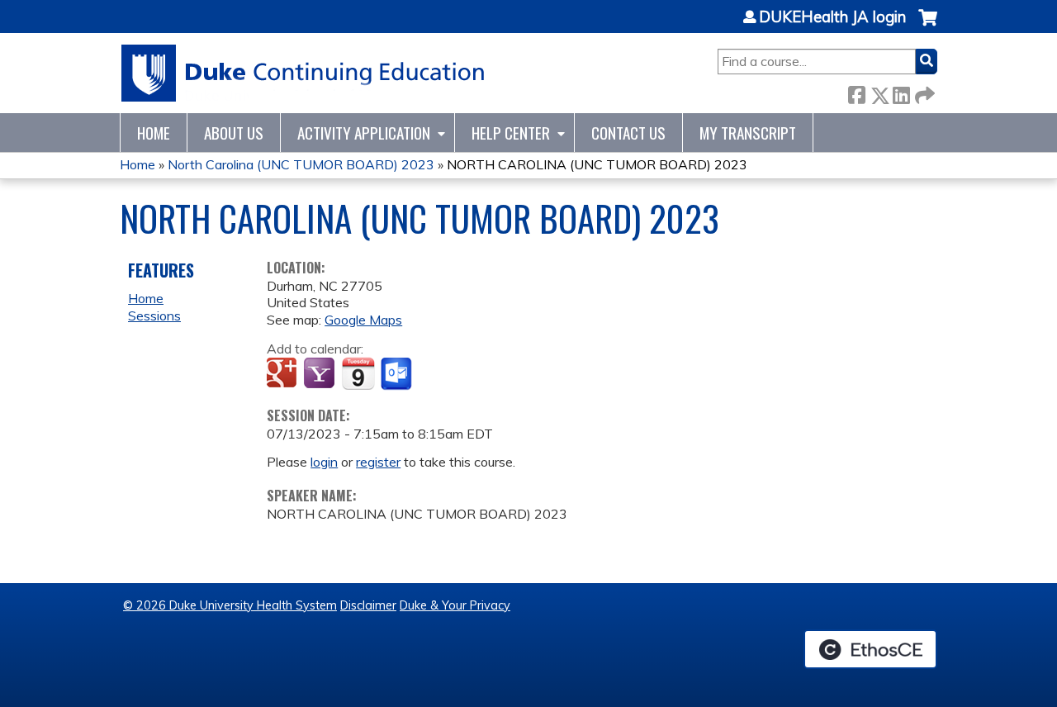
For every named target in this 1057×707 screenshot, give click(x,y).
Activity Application (363, 133)
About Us (233, 133)
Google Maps (363, 319)
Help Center (511, 133)
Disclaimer (368, 605)
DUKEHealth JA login (832, 17)
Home (153, 133)
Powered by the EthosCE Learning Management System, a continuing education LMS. (870, 649)
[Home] (303, 73)
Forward (923, 92)
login (324, 461)
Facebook (856, 92)
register (378, 461)
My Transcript (747, 133)
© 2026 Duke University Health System (230, 605)
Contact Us (628, 133)
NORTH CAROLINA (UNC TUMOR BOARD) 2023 (597, 164)
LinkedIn (901, 92)
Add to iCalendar (358, 373)
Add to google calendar (284, 374)
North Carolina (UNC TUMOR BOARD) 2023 (301, 164)
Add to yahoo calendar (321, 374)
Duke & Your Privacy (455, 605)
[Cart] (927, 26)
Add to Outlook (398, 374)
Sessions (154, 315)
